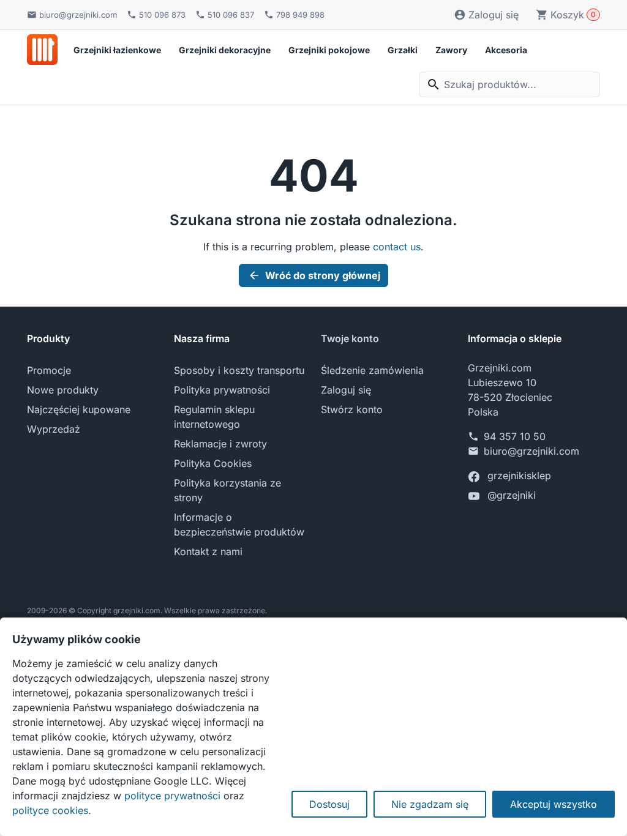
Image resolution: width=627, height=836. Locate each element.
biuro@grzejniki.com (531, 451)
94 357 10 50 (515, 436)
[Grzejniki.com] (42, 49)
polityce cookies (50, 810)
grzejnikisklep (519, 475)
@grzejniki (511, 495)
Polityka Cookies (213, 463)
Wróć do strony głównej (314, 275)
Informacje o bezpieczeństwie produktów (239, 524)
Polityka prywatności (222, 390)
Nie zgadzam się (429, 804)
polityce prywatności (172, 795)
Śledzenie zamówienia (372, 370)
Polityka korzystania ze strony (227, 490)
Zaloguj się (346, 390)
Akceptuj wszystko (553, 804)
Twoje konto (350, 338)
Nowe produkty (63, 390)
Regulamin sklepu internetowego (214, 416)
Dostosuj (329, 804)
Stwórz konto (352, 409)
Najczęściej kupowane (78, 409)
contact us (397, 247)
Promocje (49, 370)
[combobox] (509, 84)
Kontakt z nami (208, 551)
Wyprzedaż (53, 429)
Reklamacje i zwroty (220, 444)
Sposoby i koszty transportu (239, 370)
